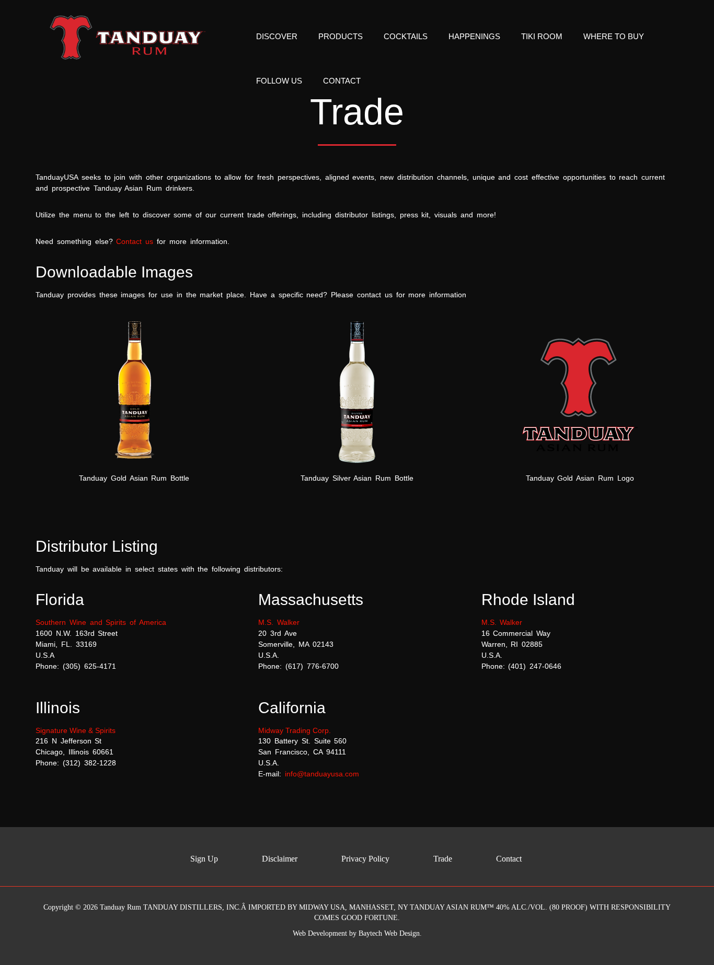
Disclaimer (279, 858)
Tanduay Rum (120, 907)
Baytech (370, 933)
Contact (509, 858)
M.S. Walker (279, 622)
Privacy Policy (365, 858)
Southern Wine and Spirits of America (101, 622)
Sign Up (204, 858)
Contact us (134, 241)
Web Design (402, 933)
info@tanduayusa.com (322, 774)
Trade (442, 858)
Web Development (320, 933)
